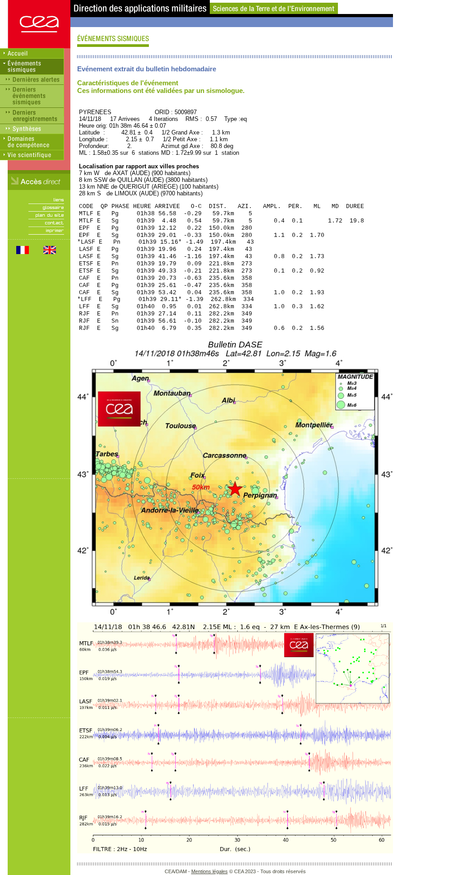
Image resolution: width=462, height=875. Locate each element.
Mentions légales (209, 871)
